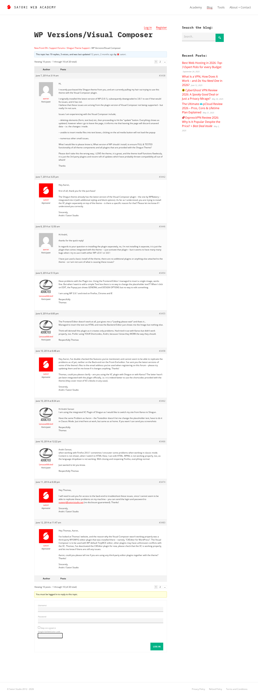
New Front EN (41, 48)
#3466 (162, 441)
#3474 (162, 481)
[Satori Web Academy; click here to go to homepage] (31, 6)
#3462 (162, 400)
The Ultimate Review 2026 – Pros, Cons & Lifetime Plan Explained (202, 108)
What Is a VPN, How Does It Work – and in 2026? (202, 81)
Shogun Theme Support (78, 48)
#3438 (162, 75)
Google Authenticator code (49, 631)
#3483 (162, 522)
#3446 (162, 226)
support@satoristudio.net (71, 502)
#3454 (162, 272)
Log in (148, 27)
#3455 (162, 313)
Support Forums (57, 48)
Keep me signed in (48, 628)
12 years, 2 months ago (102, 54)
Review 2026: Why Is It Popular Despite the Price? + (201, 122)
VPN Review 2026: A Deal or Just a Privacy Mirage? (200, 94)
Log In (157, 646)
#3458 (162, 350)
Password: (42, 616)
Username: (42, 605)
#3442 (162, 176)
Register (161, 27)
